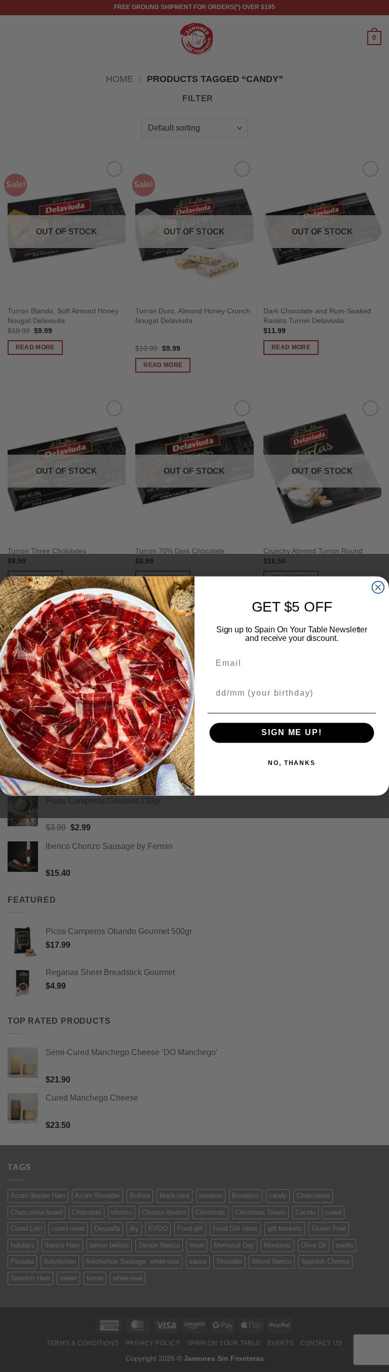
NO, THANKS (292, 762)
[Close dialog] (378, 587)
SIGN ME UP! (291, 733)
